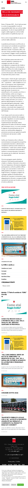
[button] (2, 2)
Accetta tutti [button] (20, 484)
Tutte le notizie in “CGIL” (18, 292)
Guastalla (3, 273)
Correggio (3, 271)
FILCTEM (10, 464)
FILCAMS (4, 464)
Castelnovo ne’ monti (6, 268)
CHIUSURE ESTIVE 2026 (6, 261)
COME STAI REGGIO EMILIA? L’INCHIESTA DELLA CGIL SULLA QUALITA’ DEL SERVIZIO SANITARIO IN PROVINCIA (13, 210)
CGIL (3, 8)
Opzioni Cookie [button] (6, 484)
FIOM (23, 464)
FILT (19, 464)
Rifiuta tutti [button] (14, 484)
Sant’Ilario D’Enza (5, 276)
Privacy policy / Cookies (14, 461)
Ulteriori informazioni (6, 480)
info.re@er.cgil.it (15, 451)
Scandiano (3, 279)
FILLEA (15, 464)
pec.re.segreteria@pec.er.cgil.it (15, 455)
